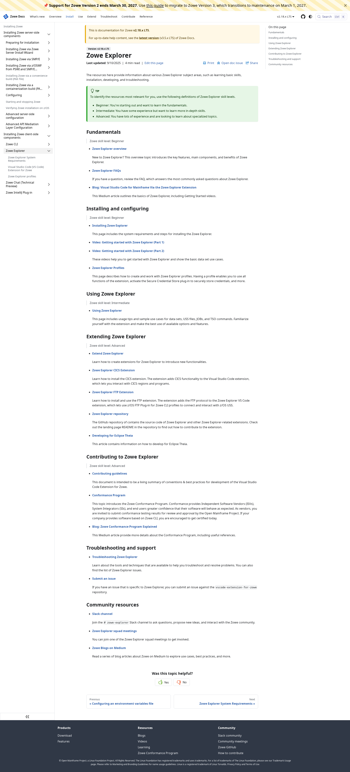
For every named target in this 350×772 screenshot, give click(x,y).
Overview (55, 16)
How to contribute (230, 753)
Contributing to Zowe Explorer (285, 53)
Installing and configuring (283, 37)
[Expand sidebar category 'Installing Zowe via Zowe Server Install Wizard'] (49, 51)
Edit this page (154, 63)
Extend (91, 16)
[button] (28, 116)
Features (64, 741)
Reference (146, 16)
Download (65, 736)
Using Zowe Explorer (280, 43)
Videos (142, 741)
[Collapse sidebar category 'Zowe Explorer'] (49, 151)
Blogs (141, 736)
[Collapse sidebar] (27, 716)
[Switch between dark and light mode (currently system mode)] (310, 17)
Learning (144, 747)
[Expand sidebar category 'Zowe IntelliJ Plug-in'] (49, 193)
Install (70, 16)
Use (80, 16)
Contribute (128, 16)
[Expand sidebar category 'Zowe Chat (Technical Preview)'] (49, 184)
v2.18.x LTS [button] (284, 16)
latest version (149, 38)
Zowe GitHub (227, 747)
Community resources (281, 64)
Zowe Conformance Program (158, 753)
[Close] (345, 5)
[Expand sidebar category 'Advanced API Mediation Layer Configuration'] (49, 126)
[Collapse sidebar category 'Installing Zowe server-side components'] (49, 34)
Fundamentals (276, 32)
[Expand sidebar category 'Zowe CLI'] (49, 144)
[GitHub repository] (303, 17)
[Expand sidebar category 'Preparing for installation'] (49, 43)
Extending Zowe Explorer (282, 48)
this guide (155, 5)
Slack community (230, 736)
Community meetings (233, 741)
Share (254, 63)
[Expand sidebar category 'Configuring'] (49, 95)
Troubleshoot (108, 16)
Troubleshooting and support (285, 59)
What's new (37, 16)
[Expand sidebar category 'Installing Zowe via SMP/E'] (49, 59)
